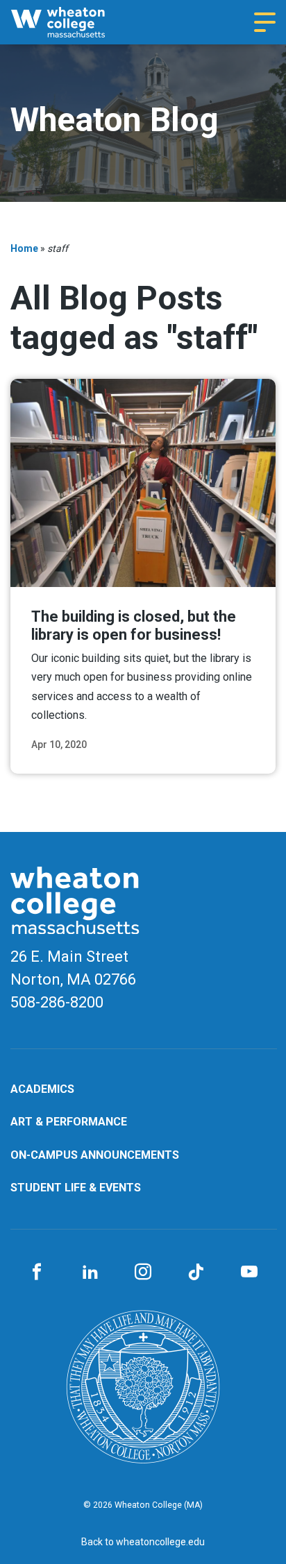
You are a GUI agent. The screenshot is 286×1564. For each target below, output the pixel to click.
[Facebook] (36, 1273)
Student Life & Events (75, 1187)
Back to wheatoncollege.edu (143, 1541)
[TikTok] (195, 1273)
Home (24, 248)
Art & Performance (68, 1121)
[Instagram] (143, 1273)
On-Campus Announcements (94, 1155)
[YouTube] (249, 1273)
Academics (42, 1089)
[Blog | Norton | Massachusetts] (70, 22)
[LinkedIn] (89, 1273)
